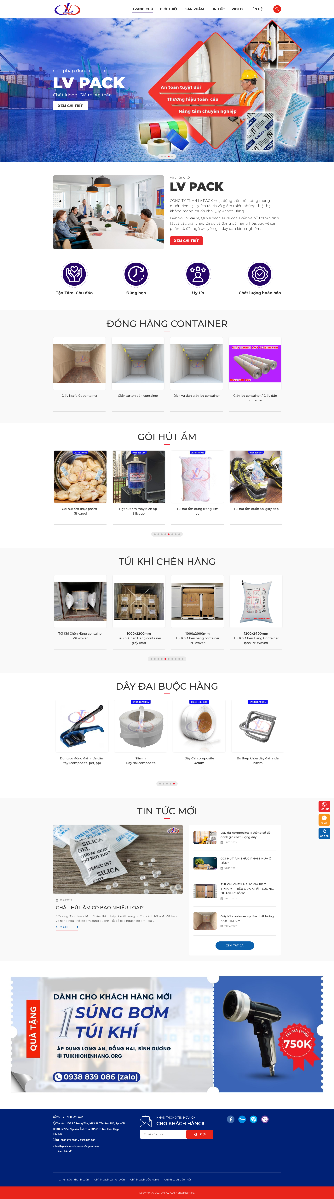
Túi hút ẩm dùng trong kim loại (196, 511)
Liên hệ (256, 9)
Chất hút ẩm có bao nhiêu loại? (100, 907)
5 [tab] (169, 534)
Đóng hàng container (167, 323)
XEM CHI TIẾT (70, 106)
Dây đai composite (138, 761)
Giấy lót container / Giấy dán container (255, 398)
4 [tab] (172, 156)
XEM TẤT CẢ (234, 945)
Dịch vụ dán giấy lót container (196, 396)
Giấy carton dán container (138, 396)
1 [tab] (162, 156)
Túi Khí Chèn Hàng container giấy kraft (138, 638)
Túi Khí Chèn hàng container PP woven (196, 638)
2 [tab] (165, 156)
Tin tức (218, 9)
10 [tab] (182, 659)
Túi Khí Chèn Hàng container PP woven (79, 636)
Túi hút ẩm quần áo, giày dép (255, 509)
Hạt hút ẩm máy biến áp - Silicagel (138, 511)
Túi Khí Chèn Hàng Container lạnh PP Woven (255, 638)
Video (237, 9)
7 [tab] (175, 534)
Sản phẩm (194, 9)
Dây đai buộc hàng (167, 686)
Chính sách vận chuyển (109, 1179)
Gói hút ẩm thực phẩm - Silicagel (79, 511)
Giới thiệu (169, 9)
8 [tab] (179, 534)
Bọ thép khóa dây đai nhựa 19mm (255, 761)
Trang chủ (142, 9)
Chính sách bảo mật (177, 1179)
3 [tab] (169, 156)
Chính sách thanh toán (74, 1179)
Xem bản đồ (65, 1151)
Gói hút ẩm (167, 436)
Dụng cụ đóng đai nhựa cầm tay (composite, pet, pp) (79, 761)
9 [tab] (179, 659)
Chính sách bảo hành (144, 1179)
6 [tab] (172, 534)
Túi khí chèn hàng (167, 561)
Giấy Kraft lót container (79, 396)
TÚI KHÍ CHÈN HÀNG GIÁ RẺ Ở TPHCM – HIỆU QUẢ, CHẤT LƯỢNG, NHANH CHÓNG (247, 888)
